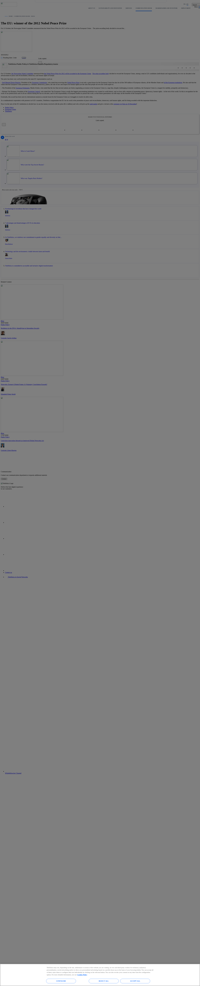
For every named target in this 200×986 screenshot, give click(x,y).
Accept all (135, 981)
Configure (61, 981)
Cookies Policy (82, 975)
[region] (100, 975)
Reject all (104, 981)
